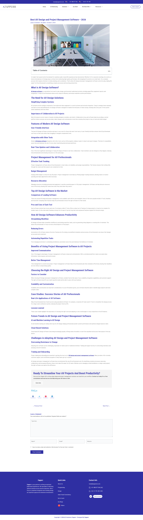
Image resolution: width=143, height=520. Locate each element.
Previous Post (37, 406)
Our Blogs (60, 502)
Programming (61, 487)
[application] (68, 7)
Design (59, 491)
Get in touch (61, 498)
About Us (60, 484)
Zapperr (86, 517)
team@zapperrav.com (58, 2)
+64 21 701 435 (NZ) (96, 491)
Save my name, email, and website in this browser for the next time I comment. (53, 447)
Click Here (38, 383)
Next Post (106, 406)
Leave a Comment (35, 22)
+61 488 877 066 (73, 1)
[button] (135, 6)
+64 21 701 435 (86, 1)
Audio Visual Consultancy (64, 494)
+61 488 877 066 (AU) (97, 487)
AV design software (40, 141)
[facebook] (90, 496)
